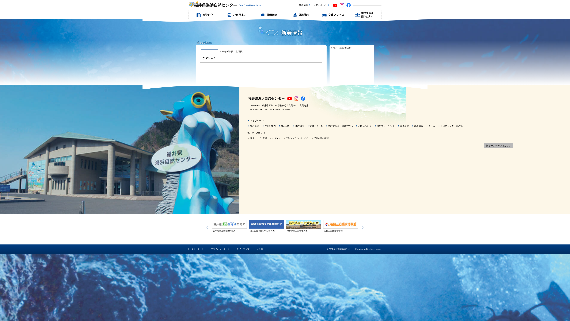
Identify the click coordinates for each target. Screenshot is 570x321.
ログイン (276, 138)
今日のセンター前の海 (451, 126)
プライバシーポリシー (221, 249)
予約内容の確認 (321, 138)
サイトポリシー (198, 249)
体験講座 (304, 14)
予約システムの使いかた (297, 138)
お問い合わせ (320, 5)
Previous (207, 227)
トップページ (257, 120)
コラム (431, 126)
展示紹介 (272, 14)
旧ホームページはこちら (498, 145)
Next (362, 227)
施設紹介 (207, 14)
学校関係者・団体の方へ (368, 15)
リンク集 (259, 249)
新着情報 (303, 5)
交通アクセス (336, 14)
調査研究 (404, 126)
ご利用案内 (239, 14)
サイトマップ (243, 249)
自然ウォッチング (386, 126)
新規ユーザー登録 (258, 138)
